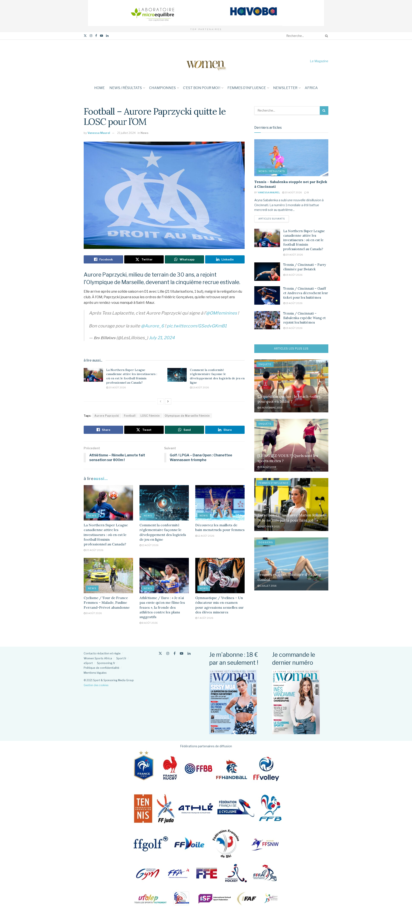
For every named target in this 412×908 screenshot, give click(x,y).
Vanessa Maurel (99, 133)
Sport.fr (121, 658)
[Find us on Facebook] (96, 35)
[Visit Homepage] (206, 61)
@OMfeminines (221, 313)
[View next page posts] (168, 401)
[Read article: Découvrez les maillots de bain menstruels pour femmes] (220, 502)
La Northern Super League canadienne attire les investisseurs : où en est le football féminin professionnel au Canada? (131, 376)
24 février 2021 (269, 526)
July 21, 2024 (162, 337)
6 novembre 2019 (270, 407)
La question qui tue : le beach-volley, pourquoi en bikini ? (289, 399)
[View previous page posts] (160, 401)
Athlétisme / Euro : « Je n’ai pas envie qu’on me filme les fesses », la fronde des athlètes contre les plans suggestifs (162, 607)
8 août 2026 (94, 613)
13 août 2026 (200, 387)
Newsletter (285, 88)
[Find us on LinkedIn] (107, 35)
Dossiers (266, 542)
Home (99, 88)
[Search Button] (326, 35)
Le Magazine (319, 61)
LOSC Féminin (150, 415)
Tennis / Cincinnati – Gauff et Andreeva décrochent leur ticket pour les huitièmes (305, 293)
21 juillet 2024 (126, 133)
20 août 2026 (117, 387)
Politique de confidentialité (101, 667)
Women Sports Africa (98, 658)
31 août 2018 (267, 467)
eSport (88, 663)
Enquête (265, 364)
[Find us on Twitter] (85, 35)
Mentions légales (95, 672)
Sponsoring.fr (106, 663)
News (144, 133)
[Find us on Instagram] (91, 35)
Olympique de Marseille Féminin (187, 415)
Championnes (162, 88)
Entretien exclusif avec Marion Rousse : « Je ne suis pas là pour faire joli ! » (291, 518)
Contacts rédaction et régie (102, 653)
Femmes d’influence (246, 88)
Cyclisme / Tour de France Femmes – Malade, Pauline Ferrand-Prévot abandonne (107, 603)
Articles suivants (273, 218)
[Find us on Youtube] (101, 35)
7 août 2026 (205, 617)
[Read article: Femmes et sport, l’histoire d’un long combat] (291, 563)
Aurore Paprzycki (106, 415)
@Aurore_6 (152, 325)
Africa (311, 88)
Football (130, 415)
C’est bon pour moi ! (201, 88)
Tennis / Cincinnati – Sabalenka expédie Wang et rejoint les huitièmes (304, 317)
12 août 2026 (205, 535)
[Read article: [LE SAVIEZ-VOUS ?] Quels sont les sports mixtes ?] (291, 445)
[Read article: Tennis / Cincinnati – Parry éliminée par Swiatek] (267, 271)
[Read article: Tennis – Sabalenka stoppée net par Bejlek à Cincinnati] (291, 157)
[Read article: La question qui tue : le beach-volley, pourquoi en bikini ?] (291, 385)
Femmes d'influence (274, 482)
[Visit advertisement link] (206, 13)
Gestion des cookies (96, 685)
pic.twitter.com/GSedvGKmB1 (197, 325)
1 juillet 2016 (268, 585)
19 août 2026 (294, 274)
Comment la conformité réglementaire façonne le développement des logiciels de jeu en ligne (217, 376)
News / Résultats (125, 88)
